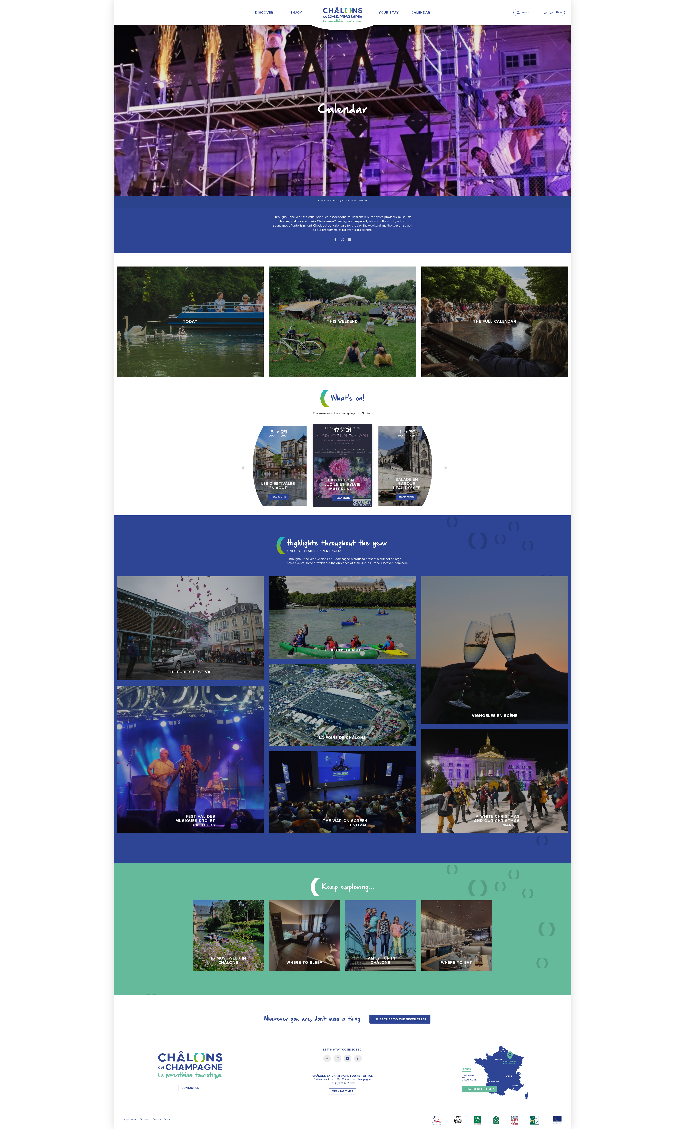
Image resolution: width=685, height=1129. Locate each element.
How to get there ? (479, 1089)
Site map (144, 1119)
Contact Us (190, 1088)
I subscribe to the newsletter (400, 1019)
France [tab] (466, 1069)
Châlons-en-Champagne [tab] (469, 1077)
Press (167, 1119)
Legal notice (130, 1119)
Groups (157, 1119)
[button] (529, 11)
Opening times (342, 1091)
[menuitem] (264, 12)
